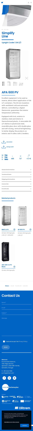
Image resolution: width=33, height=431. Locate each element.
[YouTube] (14, 378)
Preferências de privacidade (11, 422)
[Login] (28, 2)
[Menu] (30, 2)
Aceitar (24, 425)
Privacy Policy (23, 341)
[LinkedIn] (9, 378)
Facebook (18, 286)
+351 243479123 (7, 371)
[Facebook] (4, 378)
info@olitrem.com (8, 373)
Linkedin (25, 286)
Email (12, 286)
